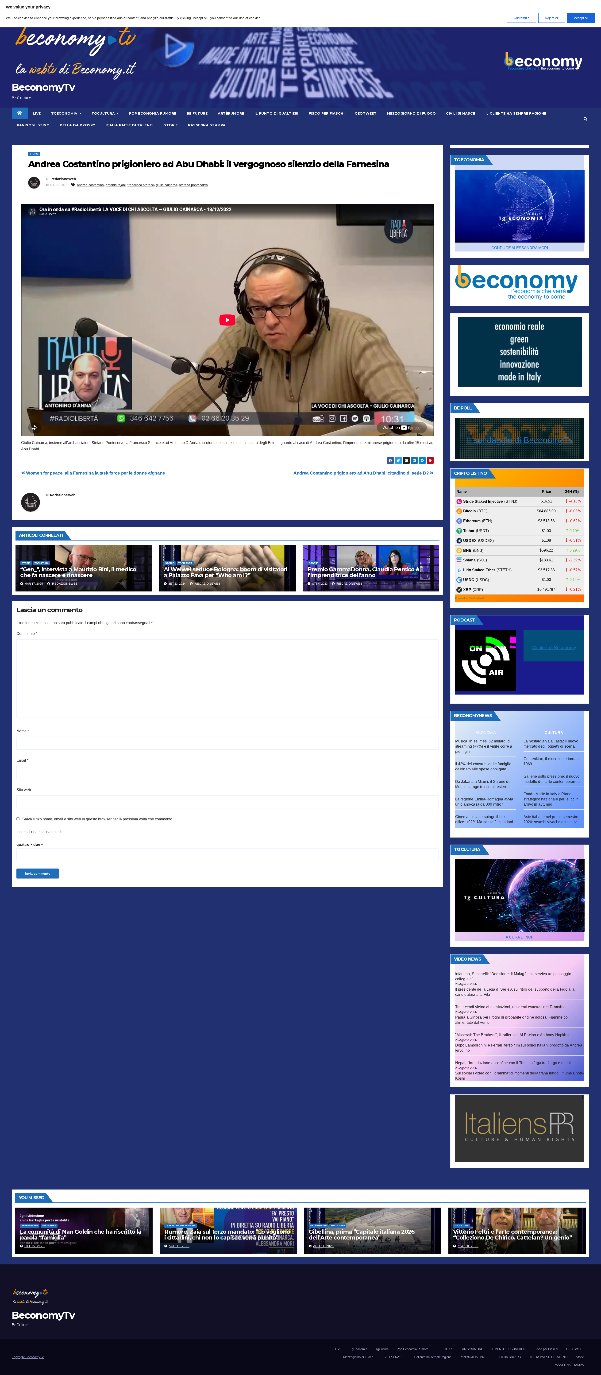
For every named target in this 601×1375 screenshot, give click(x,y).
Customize (521, 18)
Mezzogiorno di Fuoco (411, 113)
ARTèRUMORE (231, 113)
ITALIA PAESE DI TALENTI (130, 125)
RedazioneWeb (63, 179)
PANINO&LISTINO (33, 125)
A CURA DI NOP (520, 937)
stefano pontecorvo (193, 185)
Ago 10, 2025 (468, 1246)
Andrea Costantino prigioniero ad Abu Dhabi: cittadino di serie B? (361, 473)
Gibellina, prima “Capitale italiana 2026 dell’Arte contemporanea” (361, 1234)
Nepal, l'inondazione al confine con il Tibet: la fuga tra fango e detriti (513, 1063)
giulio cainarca (166, 185)
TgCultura (104, 113)
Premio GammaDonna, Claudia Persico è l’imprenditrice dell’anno (363, 572)
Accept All (581, 18)
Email (22, 760)
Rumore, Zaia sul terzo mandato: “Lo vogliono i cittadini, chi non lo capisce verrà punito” (227, 1234)
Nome (22, 731)
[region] (300, 13)
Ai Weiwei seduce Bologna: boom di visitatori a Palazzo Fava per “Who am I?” (225, 572)
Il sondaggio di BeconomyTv (520, 440)
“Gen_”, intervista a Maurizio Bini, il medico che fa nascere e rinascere (78, 572)
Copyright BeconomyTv (28, 1357)
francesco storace (140, 185)
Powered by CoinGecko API (470, 598)
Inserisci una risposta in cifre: (40, 832)
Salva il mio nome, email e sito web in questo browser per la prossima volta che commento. (97, 819)
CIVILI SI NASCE (460, 113)
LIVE (37, 113)
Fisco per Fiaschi (327, 113)
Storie (171, 125)
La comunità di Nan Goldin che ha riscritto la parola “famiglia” (80, 1234)
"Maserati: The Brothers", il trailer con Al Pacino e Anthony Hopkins (512, 1035)
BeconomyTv (43, 87)
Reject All (552, 18)
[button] (585, 119)
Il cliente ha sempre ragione (515, 113)
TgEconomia (65, 113)
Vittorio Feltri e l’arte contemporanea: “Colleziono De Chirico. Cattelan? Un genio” (512, 1234)
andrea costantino (90, 185)
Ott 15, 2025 (34, 1246)
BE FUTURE (197, 113)
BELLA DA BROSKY (77, 125)
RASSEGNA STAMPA (207, 125)
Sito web (23, 790)
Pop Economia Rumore (152, 113)
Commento (26, 634)
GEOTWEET (366, 113)
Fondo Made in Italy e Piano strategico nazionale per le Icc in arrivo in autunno (551, 799)
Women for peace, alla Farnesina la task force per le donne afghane (95, 473)
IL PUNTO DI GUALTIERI (276, 113)
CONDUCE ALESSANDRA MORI (519, 248)
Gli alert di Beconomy (554, 647)
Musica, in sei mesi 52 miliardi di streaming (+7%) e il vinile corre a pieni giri (483, 746)
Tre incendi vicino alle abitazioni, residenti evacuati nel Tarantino (510, 1007)
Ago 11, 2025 (179, 1246)
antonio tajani (116, 185)
